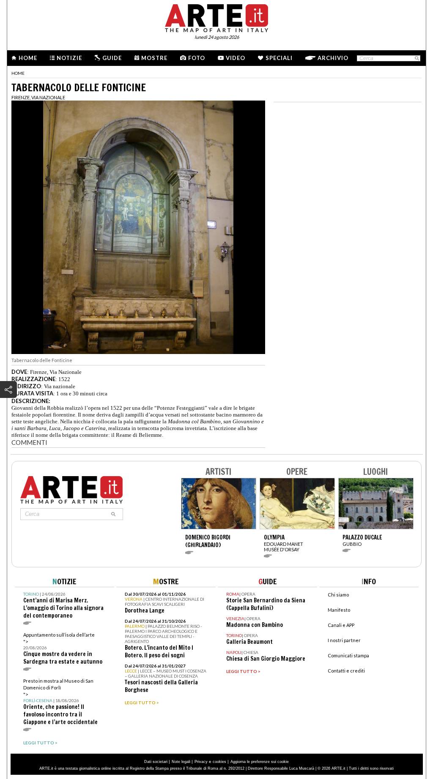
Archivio (333, 57)
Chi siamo (338, 594)
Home (28, 57)
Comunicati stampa (348, 655)
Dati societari (155, 762)
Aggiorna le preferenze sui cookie (259, 762)
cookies (219, 762)
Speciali (279, 57)
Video (235, 57)
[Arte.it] (216, 17)
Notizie (69, 57)
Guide (112, 57)
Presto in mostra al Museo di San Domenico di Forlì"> (60, 702)
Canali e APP (341, 625)
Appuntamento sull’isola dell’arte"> (62, 648)
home (18, 73)
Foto (196, 57)
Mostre (154, 57)
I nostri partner (344, 640)
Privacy (201, 762)
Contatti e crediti (346, 670)
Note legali (181, 762)
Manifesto (339, 610)
